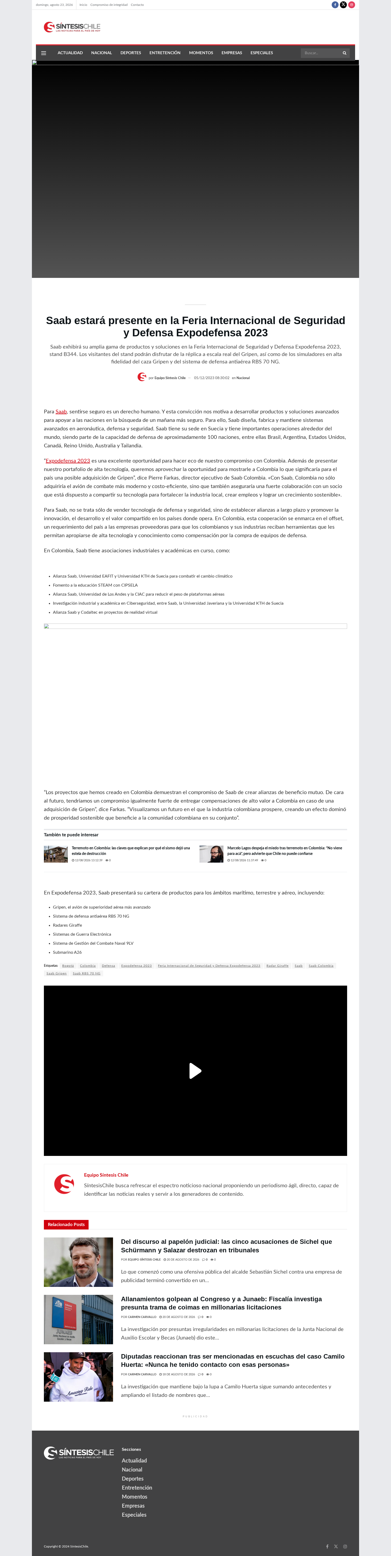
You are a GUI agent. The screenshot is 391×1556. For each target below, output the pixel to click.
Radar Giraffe (278, 965)
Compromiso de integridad (109, 4)
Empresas (232, 53)
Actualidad (70, 53)
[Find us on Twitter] (343, 5)
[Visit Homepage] (68, 27)
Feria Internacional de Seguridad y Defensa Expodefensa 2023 (209, 965)
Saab (61, 411)
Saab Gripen (57, 973)
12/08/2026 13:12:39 (88, 860)
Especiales (262, 53)
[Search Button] (345, 53)
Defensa (108, 965)
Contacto (137, 4)
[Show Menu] (43, 53)
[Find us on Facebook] (335, 5)
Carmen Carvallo (142, 1317)
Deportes (130, 53)
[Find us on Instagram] (351, 5)
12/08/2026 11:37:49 (244, 860)
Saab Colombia (321, 965)
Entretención (165, 53)
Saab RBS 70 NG (87, 973)
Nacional (101, 53)
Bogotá (68, 965)
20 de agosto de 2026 (182, 1259)
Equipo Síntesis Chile (170, 378)
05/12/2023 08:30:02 (212, 378)
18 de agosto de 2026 (178, 1374)
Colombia (88, 965)
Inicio (83, 4)
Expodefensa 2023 (68, 461)
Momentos (201, 53)
